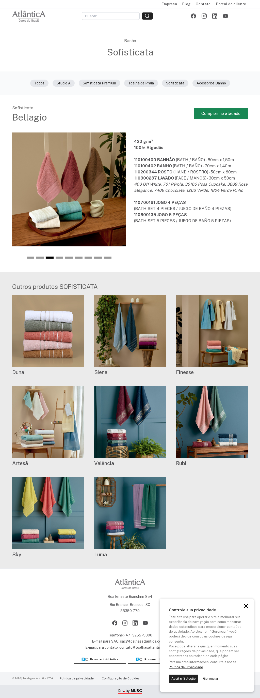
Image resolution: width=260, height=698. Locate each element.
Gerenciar (210, 678)
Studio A (64, 83)
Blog (186, 4)
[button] (30, 258)
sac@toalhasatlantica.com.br (144, 641)
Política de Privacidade (186, 667)
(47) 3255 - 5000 (138, 635)
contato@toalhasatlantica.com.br (147, 647)
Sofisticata (175, 83)
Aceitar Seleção (183, 678)
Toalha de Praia (141, 83)
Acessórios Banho (211, 83)
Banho (130, 40)
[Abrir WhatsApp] (247, 685)
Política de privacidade (77, 678)
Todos (39, 83)
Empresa (169, 4)
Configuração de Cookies (121, 678)
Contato (203, 4)
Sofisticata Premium (99, 83)
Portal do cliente (231, 4)
